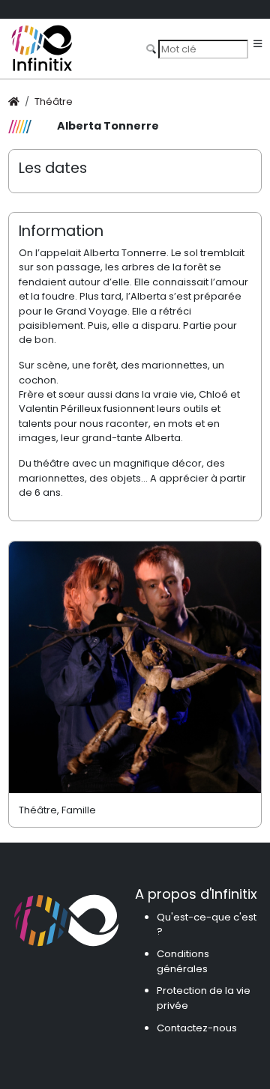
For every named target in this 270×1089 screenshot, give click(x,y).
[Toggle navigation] (258, 44)
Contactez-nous (197, 1028)
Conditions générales (183, 961)
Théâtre (53, 101)
